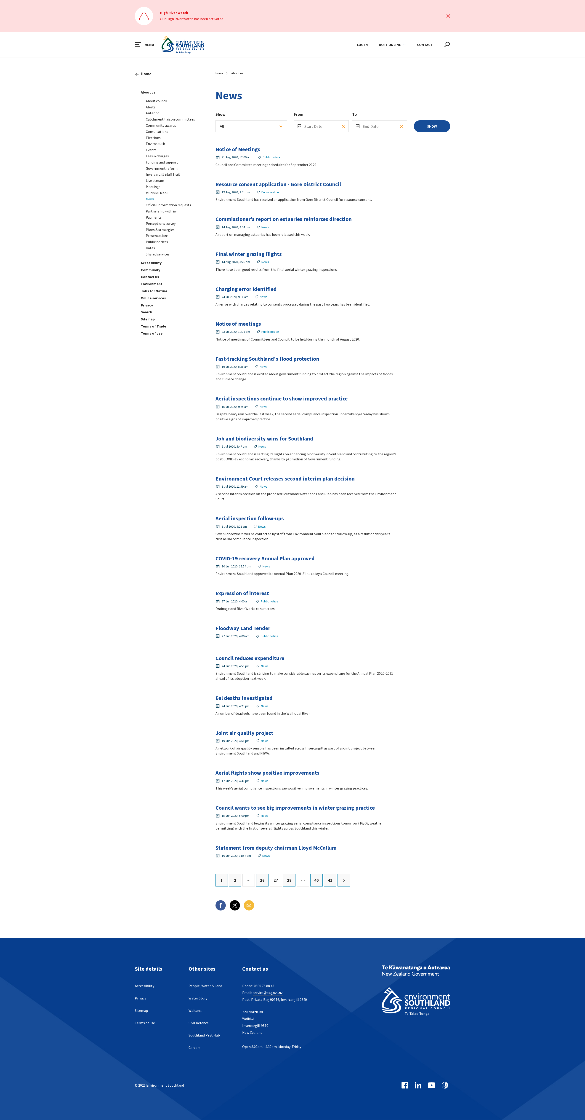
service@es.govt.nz (268, 992)
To (354, 114)
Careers (194, 1047)
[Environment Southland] (416, 1002)
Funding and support (162, 162)
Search (146, 312)
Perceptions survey (161, 223)
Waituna (195, 1010)
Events (151, 150)
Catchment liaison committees (170, 119)
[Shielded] (445, 1085)
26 (262, 880)
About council (156, 101)
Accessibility (151, 263)
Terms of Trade (153, 326)
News (150, 199)
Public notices (157, 241)
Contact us (150, 276)
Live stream (155, 180)
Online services (153, 298)
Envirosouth (155, 143)
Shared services (158, 254)
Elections (153, 137)
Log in (362, 44)
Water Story (198, 998)
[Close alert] (448, 16)
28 (289, 880)
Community (150, 270)
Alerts (150, 107)
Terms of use (151, 333)
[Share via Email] (249, 905)
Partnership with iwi (161, 211)
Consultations (157, 131)
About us (148, 92)
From (298, 114)
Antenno (153, 113)
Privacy (147, 305)
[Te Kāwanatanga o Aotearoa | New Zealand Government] (416, 971)
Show (220, 114)
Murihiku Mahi (157, 193)
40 (316, 880)
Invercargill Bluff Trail (163, 174)
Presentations (157, 235)
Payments (154, 217)
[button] (144, 44)
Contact (425, 44)
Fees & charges (157, 156)
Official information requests (168, 205)
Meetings (153, 186)
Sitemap (148, 319)
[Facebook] (404, 1085)
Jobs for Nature (154, 291)
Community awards (161, 125)
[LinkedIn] (418, 1085)
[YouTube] (431, 1085)
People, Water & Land (205, 985)
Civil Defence (199, 1023)
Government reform (162, 168)
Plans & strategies (160, 229)
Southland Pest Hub (204, 1035)
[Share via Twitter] (235, 905)
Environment (151, 284)
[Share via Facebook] (220, 905)
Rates (150, 248)
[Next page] (344, 880)
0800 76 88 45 (264, 985)
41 (330, 880)
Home (146, 73)
